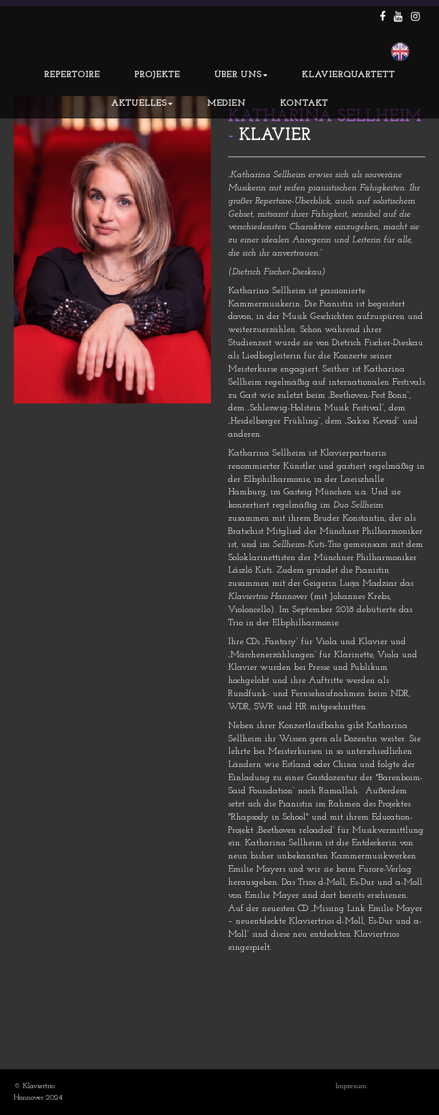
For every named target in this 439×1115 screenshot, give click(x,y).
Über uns (238, 74)
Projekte (157, 74)
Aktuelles (139, 103)
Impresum (351, 1086)
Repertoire (72, 74)
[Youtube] (398, 17)
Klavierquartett (348, 74)
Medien (226, 103)
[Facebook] (382, 17)
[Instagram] (415, 17)
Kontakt (304, 103)
